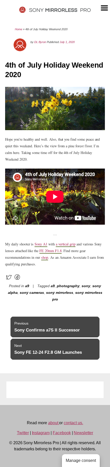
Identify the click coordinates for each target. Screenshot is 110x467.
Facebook (62, 433)
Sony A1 (41, 244)
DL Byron (40, 42)
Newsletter (83, 433)
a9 (27, 286)
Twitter (23, 433)
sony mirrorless (59, 293)
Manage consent (81, 460)
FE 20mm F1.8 (50, 250)
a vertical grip (65, 244)
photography (68, 286)
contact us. (73, 423)
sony (86, 286)
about (53, 423)
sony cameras (32, 293)
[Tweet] (9, 279)
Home (18, 29)
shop (44, 257)
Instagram (41, 433)
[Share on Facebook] (17, 279)
